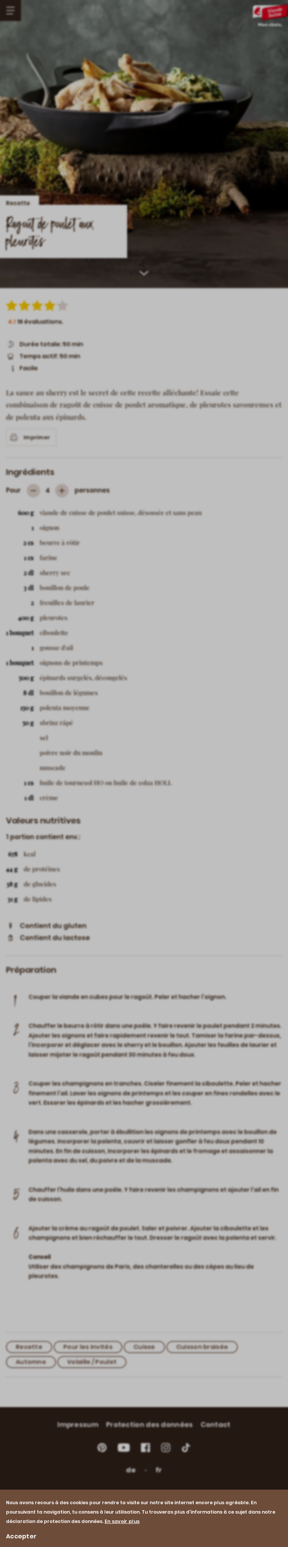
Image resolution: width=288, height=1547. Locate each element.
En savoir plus (122, 1521)
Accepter (21, 1536)
